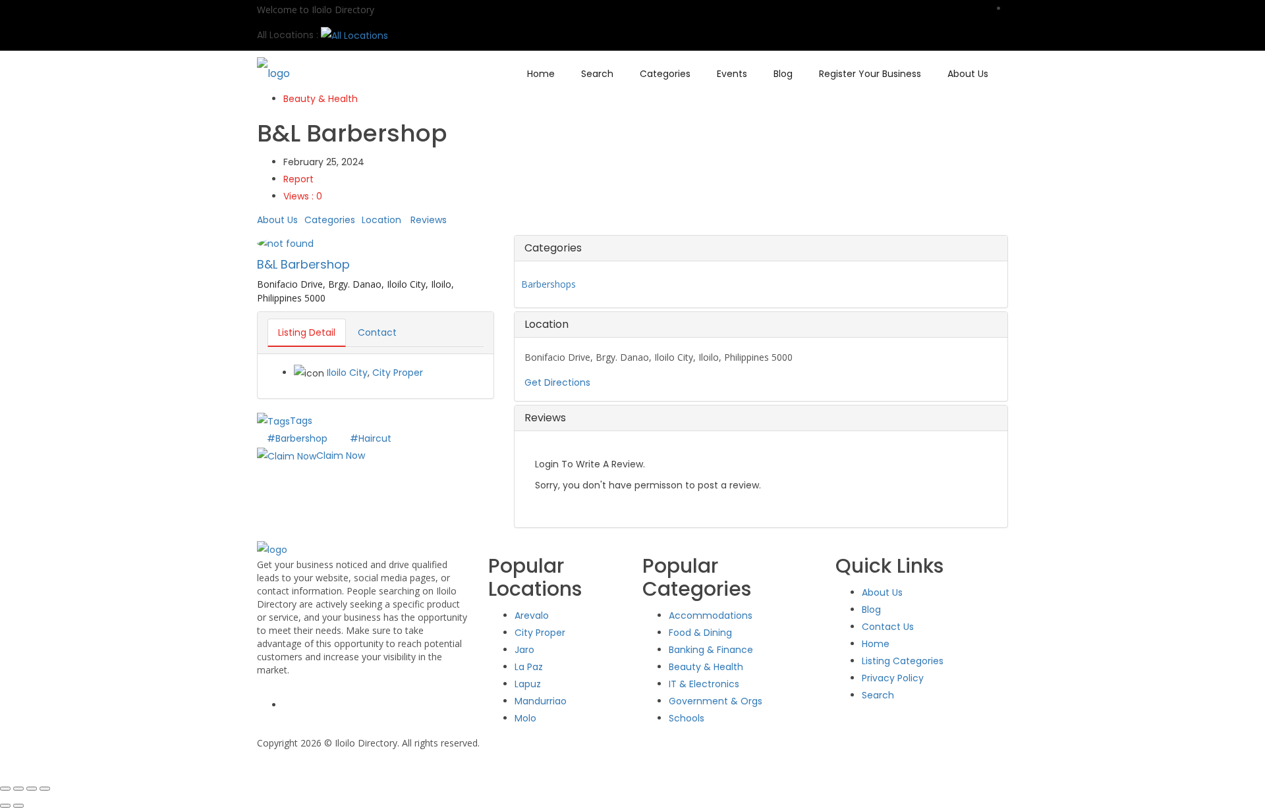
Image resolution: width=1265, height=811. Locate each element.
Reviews (428, 219)
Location (381, 219)
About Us (967, 73)
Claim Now (340, 455)
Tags (301, 420)
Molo (525, 718)
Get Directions (557, 382)
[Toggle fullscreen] (18, 789)
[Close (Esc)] (45, 789)
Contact (377, 332)
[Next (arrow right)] (18, 806)
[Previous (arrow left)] (5, 806)
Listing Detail (306, 332)
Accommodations (710, 615)
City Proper (397, 372)
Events (732, 73)
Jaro (524, 649)
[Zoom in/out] (5, 789)
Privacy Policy (893, 678)
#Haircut (370, 438)
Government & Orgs (715, 701)
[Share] (31, 789)
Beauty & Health (320, 98)
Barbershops (548, 284)
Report (298, 179)
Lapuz (528, 684)
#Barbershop (298, 438)
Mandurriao (541, 701)
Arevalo (532, 615)
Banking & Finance (711, 649)
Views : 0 (302, 196)
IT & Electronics (704, 684)
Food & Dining (700, 632)
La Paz (529, 666)
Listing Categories (902, 660)
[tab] (761, 248)
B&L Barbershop (303, 264)
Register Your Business (870, 73)
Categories (665, 73)
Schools (686, 718)
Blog (783, 73)
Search (597, 73)
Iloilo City (347, 372)
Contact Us (888, 626)
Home (541, 73)
